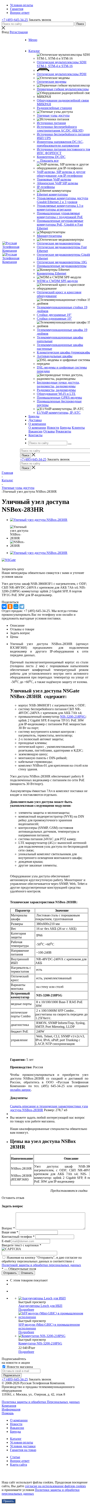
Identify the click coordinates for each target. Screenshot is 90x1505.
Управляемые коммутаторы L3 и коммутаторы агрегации (60, 207)
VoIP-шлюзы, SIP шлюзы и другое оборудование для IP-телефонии (61, 173)
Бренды (65, 427)
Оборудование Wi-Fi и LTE (56, 394)
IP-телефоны (46, 187)
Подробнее (26, 1309)
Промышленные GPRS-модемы (59, 397)
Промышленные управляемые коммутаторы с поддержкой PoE (60, 215)
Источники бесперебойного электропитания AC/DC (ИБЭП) (60, 128)
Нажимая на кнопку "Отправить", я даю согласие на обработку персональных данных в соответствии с (42, 1261)
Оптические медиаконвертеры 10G (62, 262)
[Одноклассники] (10, 606)
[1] (4, 564)
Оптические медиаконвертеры (58, 243)
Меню (32, 40)
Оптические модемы (51, 81)
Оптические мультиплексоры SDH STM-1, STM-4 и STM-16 (61, 64)
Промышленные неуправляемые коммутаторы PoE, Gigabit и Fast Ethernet (60, 224)
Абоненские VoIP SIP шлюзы (57, 183)
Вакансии (35, 431)
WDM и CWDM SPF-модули (57, 281)
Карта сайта (18, 1464)
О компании (37, 427)
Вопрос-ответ (20, 1461)
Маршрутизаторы (49, 236)
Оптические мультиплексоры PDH (61, 74)
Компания (9, 1405)
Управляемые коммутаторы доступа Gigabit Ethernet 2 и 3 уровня (62, 200)
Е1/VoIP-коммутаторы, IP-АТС (59, 412)
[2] (9, 564)
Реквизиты (63, 431)
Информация (11, 1409)
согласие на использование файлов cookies (55, 1486)
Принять (8, 1501)
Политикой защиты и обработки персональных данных (41, 1265)
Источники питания (51, 123)
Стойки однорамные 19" (54, 318)
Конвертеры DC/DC (51, 157)
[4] (19, 564)
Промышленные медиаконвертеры (61, 266)
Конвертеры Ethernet (51, 273)
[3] (14, 564)
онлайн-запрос (20, 1090)
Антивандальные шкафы (54, 356)
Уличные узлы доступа (53, 115)
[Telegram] (21, 606)
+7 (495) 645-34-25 (15, 20)
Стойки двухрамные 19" (54, 315)
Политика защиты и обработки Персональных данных (41, 1402)
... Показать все (48, 160)
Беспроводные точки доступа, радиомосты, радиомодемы (58, 384)
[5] (24, 564)
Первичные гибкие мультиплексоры (63, 89)
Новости (53, 427)
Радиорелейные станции (54, 108)
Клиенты (78, 427)
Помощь (8, 1413)
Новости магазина (19, 1367)
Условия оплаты (21, 1442)
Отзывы (49, 431)
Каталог (16, 1438)
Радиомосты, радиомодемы (56, 390)
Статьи (15, 1457)
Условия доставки (23, 1446)
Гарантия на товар (23, 1450)
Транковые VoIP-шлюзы (54, 179)
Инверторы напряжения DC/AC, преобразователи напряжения (60, 143)
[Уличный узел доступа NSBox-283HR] (38, 520)
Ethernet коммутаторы (52, 194)
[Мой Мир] (15, 606)
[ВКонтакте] (4, 606)
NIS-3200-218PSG (73, 716)
